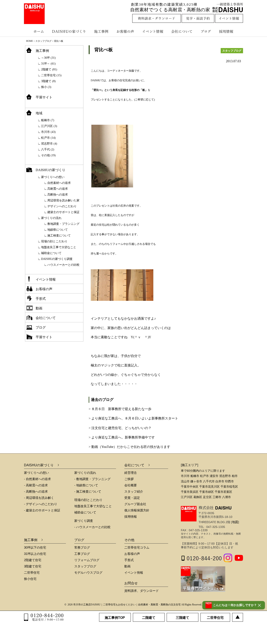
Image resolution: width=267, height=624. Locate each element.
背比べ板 (103, 49)
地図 (235, 522)
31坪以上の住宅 (35, 553)
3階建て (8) (48, 81)
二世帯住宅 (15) (51, 75)
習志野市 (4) (49, 143)
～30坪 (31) (48, 57)
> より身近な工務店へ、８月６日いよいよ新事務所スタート (133, 418)
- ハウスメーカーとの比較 (92, 527)
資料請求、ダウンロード (141, 590)
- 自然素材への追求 (37, 479)
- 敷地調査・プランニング (92, 479)
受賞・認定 (132, 497)
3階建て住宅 (32, 566)
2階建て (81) (49, 69)
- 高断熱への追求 (36, 491)
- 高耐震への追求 (36, 485)
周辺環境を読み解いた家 (63, 200)
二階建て (148, 617)
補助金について (51, 253)
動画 (39, 308)
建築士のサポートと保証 (63, 212)
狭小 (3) (46, 87)
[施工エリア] (189, 465)
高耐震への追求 (57, 188)
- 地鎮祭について (86, 485)
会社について (181, 31)
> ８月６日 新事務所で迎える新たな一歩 (120, 409)
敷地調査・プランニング (63, 223)
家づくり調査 (83, 520)
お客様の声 (126, 31)
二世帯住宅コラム (136, 547)
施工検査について (59, 235)
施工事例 (102, 31)
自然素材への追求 (59, 182)
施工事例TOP (115, 617)
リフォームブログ (86, 560)
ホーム (36, 31)
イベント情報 (152, 31)
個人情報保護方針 (136, 510)
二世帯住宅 (32, 572)
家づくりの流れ (51, 218)
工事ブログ (82, 553)
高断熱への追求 (57, 194)
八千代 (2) (47, 149)
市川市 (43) (48, 131)
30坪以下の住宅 (35, 547)
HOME (29, 41)
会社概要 (130, 485)
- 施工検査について (87, 491)
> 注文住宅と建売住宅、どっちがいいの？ (120, 428)
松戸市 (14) (48, 137)
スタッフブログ (43, 41)
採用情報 (229, 31)
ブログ (206, 31)
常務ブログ (82, 547)
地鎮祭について (57, 229)
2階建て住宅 (32, 560)
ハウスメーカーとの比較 (63, 264)
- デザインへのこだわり (40, 504)
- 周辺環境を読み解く (39, 497)
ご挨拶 (129, 479)
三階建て (182, 617)
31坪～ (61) (48, 63)
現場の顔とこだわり (54, 241)
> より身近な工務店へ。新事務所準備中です (122, 437)
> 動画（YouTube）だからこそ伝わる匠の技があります (129, 447)
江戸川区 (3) (49, 126)
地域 (39, 113)
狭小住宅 (30, 579)
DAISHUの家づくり (69, 31)
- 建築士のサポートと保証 (42, 510)
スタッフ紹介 (133, 491)
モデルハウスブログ (88, 572)
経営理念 (130, 472)
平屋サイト (44, 97)
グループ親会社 (135, 504)
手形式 (41, 298)
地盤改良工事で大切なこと (58, 247)
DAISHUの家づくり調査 (57, 259)
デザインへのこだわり (62, 206)
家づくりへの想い (52, 177)
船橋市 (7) (47, 120)
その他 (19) (48, 155)
